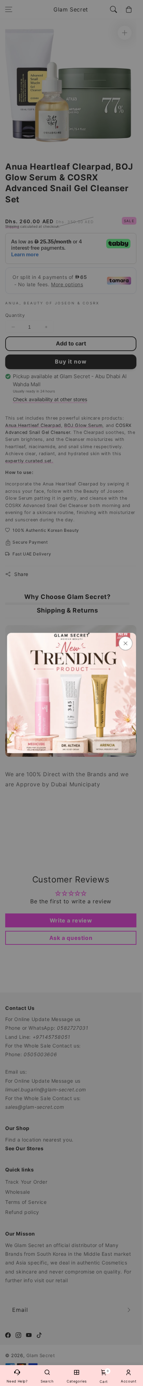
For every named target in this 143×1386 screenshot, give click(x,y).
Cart (104, 1376)
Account (128, 1381)
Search (47, 1381)
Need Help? (17, 1381)
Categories (77, 1381)
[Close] (125, 644)
